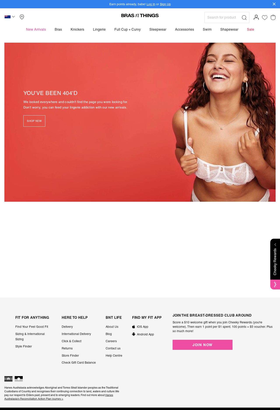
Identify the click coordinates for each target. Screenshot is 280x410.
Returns (67, 348)
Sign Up (165, 4)
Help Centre (114, 355)
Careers (111, 341)
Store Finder (70, 355)
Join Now (202, 345)
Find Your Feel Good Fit (31, 326)
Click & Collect (71, 341)
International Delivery (76, 334)
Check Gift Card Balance (79, 362)
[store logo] (140, 15)
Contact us (113, 348)
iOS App (142, 326)
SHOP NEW (34, 121)
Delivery (67, 326)
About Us (112, 326)
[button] (10, 17)
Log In (151, 4)
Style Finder (23, 346)
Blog (109, 334)
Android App (145, 334)
